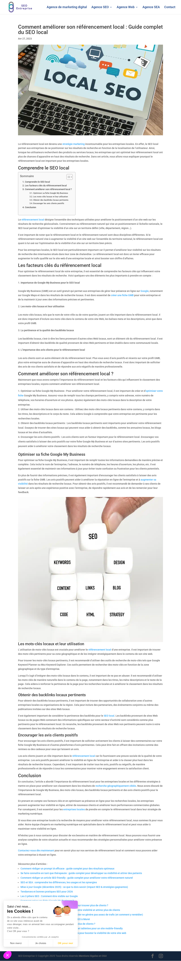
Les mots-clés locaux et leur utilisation (50, 196)
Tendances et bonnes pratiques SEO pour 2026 (47, 891)
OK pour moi (65, 943)
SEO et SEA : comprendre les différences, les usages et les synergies (59, 882)
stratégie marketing (73, 144)
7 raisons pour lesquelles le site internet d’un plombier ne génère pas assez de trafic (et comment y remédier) (82, 914)
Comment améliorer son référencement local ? (48, 189)
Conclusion (30, 207)
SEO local (109, 715)
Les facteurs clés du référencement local (46, 185)
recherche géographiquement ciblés (115, 785)
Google (145, 291)
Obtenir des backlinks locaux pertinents (50, 200)
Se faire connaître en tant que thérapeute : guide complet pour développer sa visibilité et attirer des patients (81, 873)
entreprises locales (74, 809)
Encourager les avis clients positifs (48, 203)
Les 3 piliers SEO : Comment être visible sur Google (49, 896)
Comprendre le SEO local (37, 181)
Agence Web (126, 7)
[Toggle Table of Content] (68, 177)
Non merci (16, 943)
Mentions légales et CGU (93, 955)
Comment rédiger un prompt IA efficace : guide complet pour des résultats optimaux (67, 868)
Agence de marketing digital (67, 7)
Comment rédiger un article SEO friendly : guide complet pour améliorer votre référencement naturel (77, 877)
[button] (7, 955)
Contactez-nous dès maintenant (36, 850)
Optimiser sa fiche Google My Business (50, 193)
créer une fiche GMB (122, 295)
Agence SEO (100, 7)
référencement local (32, 219)
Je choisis (40, 943)
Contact (169, 7)
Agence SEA (151, 7)
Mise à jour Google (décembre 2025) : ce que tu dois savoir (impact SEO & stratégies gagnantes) (74, 887)
